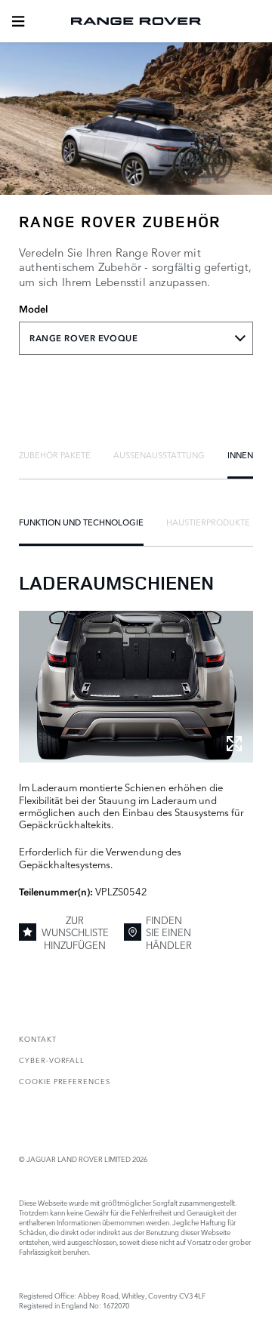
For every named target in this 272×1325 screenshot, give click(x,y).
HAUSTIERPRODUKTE (208, 522)
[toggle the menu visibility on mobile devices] (18, 21)
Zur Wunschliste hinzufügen (75, 932)
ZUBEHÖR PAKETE (55, 454)
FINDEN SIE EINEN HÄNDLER (169, 932)
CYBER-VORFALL (52, 1060)
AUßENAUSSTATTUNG (159, 454)
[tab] (55, 454)
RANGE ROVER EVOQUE (83, 338)
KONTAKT (38, 1038)
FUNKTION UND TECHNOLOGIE (81, 522)
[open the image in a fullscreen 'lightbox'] (136, 687)
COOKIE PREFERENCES (64, 1081)
